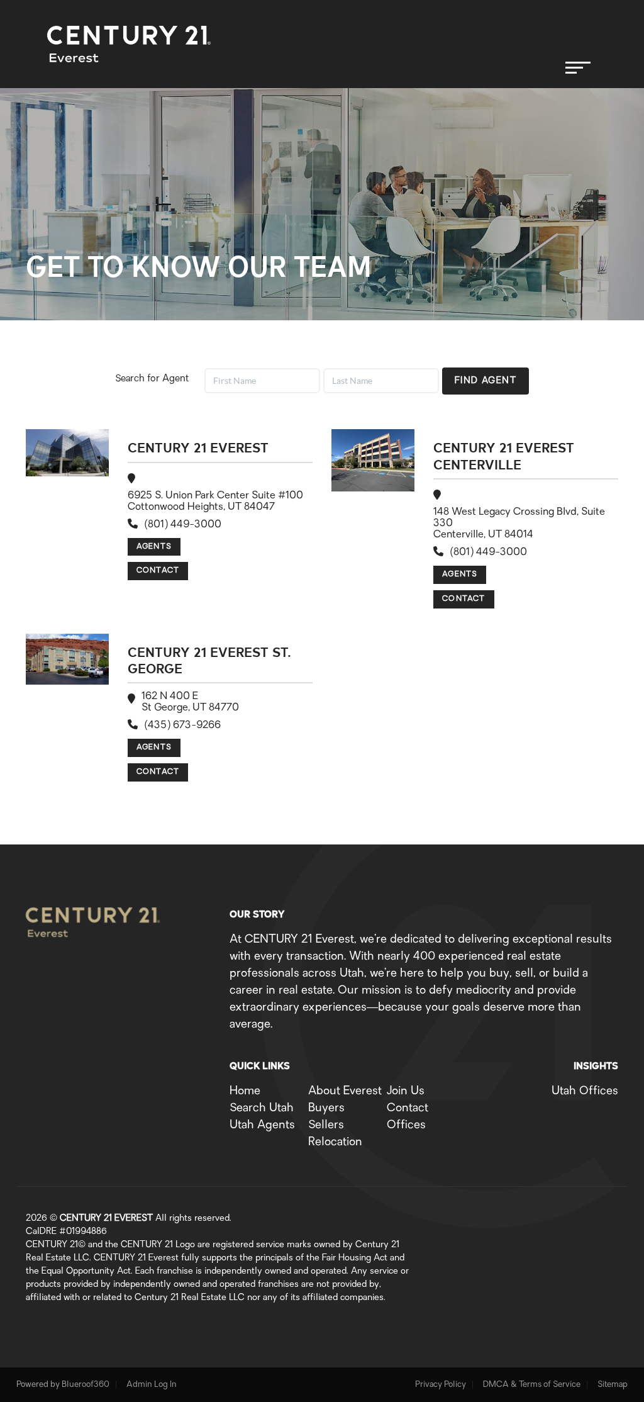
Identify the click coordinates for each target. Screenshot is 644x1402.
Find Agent (485, 381)
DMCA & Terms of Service (531, 1385)
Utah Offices (585, 1091)
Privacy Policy (440, 1385)
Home (245, 1091)
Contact (157, 571)
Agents (154, 547)
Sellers (326, 1125)
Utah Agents (262, 1125)
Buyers (326, 1108)
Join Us (406, 1091)
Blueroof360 (85, 1385)
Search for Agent (152, 379)
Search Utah (262, 1108)
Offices (406, 1125)
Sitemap (612, 1385)
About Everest (345, 1091)
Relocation (335, 1142)
